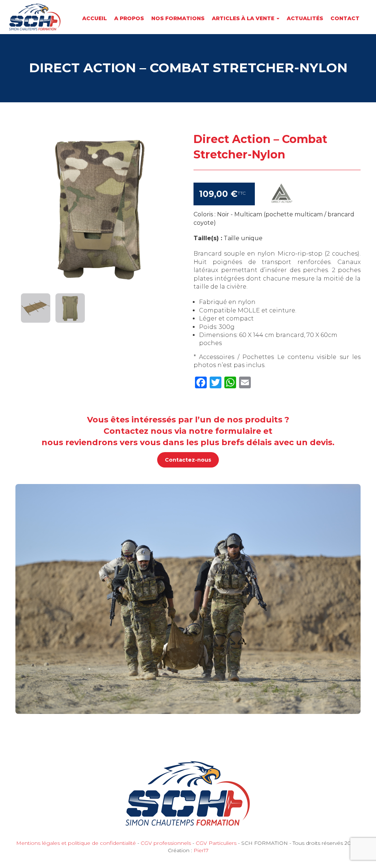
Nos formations (178, 18)
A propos (129, 18)
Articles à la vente (244, 18)
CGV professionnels (166, 843)
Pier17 (201, 850)
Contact (344, 18)
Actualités (305, 18)
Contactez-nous (188, 460)
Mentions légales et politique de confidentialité (76, 843)
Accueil (94, 18)
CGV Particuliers (216, 843)
